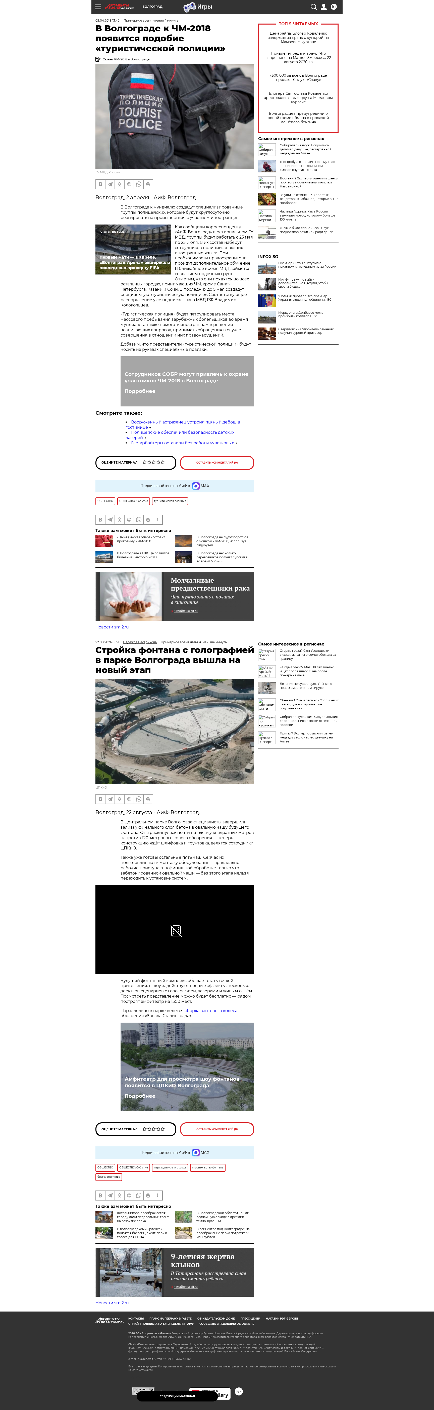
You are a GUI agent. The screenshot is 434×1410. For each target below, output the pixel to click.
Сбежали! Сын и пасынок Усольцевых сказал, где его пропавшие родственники (309, 704)
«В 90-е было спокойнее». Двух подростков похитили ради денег (306, 230)
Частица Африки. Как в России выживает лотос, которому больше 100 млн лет (307, 215)
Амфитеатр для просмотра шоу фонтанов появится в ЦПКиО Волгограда (182, 1082)
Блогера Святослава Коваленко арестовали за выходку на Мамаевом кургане (298, 97)
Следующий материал (177, 1396)
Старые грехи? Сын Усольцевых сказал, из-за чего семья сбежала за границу (308, 655)
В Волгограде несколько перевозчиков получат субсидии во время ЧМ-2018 (222, 557)
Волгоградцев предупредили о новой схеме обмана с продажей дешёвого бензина (298, 118)
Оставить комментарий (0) (217, 462)
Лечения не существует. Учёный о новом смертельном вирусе (306, 686)
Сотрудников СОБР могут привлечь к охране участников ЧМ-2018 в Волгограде (186, 377)
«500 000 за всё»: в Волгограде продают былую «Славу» (298, 77)
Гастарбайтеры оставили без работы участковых (182, 443)
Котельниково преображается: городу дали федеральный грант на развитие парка (143, 1217)
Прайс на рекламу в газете (170, 1318)
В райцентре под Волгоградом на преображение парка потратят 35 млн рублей (223, 1233)
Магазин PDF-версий (282, 1318)
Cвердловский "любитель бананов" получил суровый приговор (306, 331)
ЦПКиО (101, 787)
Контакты (136, 1318)
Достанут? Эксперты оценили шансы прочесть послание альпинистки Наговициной (309, 182)
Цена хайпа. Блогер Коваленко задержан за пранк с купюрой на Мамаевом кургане (298, 37)
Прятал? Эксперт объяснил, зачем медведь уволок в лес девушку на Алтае (306, 737)
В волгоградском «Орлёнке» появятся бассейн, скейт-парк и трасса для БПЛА (142, 1233)
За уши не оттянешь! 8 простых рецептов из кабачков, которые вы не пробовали (309, 199)
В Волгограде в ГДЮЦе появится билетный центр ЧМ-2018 (143, 555)
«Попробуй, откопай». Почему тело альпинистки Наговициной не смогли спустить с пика (307, 166)
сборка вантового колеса (211, 1010)
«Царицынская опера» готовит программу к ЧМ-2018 (141, 539)
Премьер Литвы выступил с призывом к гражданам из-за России (307, 264)
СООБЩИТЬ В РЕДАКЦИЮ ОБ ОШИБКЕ (226, 1324)
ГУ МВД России (107, 172)
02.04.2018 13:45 (107, 20)
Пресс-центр (250, 1318)
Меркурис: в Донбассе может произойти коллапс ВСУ (301, 314)
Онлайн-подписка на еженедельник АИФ (161, 1324)
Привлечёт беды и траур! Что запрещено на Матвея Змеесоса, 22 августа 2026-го (298, 57)
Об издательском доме (216, 1318)
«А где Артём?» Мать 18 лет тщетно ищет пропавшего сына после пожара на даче (307, 671)
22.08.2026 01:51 (107, 642)
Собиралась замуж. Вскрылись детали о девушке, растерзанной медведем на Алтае (306, 149)
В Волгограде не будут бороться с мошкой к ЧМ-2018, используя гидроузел (222, 541)
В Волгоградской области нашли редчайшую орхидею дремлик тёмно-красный (222, 1217)
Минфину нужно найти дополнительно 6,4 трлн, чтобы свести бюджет (303, 283)
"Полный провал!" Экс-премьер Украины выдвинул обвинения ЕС (305, 297)
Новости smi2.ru (112, 627)
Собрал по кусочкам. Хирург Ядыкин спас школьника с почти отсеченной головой (309, 721)
